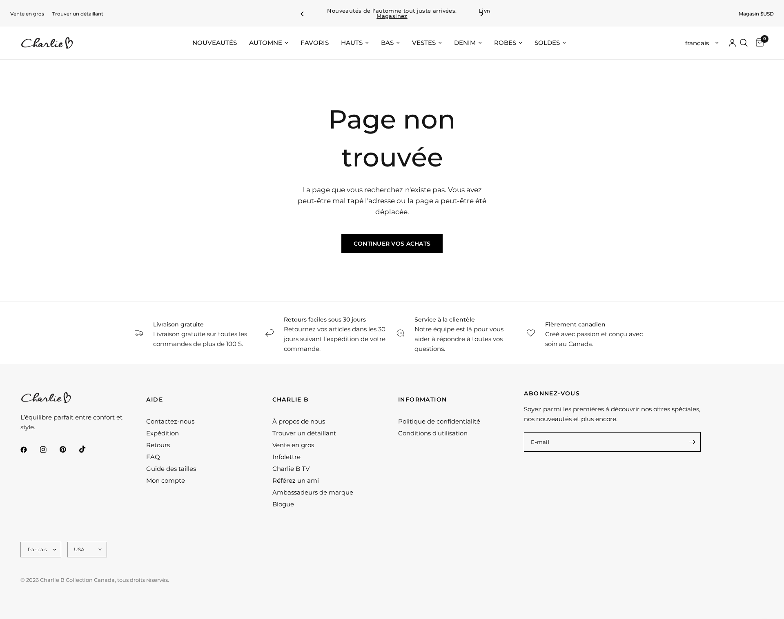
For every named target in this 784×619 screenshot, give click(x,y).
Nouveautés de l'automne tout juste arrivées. (392, 13)
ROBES (505, 43)
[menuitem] (27, 14)
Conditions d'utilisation (433, 433)
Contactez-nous (170, 421)
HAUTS (352, 43)
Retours (158, 445)
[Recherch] (744, 43)
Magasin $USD (756, 14)
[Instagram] (49, 450)
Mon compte (165, 480)
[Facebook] (29, 450)
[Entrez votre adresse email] (692, 442)
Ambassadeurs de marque (312, 492)
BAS (387, 43)
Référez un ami (295, 480)
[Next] (481, 13)
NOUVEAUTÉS (214, 43)
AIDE (154, 399)
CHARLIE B (290, 399)
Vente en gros (27, 14)
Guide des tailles (171, 469)
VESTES (424, 43)
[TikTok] (88, 449)
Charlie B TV (291, 469)
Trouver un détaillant (77, 14)
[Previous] (302, 13)
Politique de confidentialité (439, 421)
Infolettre (286, 457)
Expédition (162, 433)
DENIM (465, 43)
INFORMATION (422, 399)
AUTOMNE (265, 43)
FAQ (153, 457)
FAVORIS (315, 43)
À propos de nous (298, 421)
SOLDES (547, 43)
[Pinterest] (69, 450)
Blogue (283, 504)
